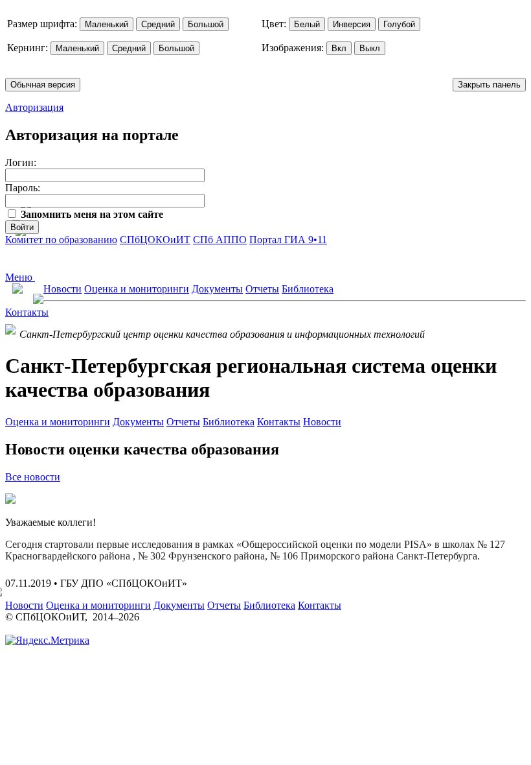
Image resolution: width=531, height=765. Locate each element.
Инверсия (351, 24)
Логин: (20, 162)
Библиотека (307, 288)
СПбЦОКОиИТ (155, 239)
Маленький (106, 24)
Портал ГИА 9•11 (288, 239)
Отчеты (262, 288)
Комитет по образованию (61, 239)
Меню (20, 277)
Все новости (32, 476)
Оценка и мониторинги (136, 288)
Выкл (369, 48)
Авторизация (34, 107)
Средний (158, 24)
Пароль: (22, 187)
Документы (217, 288)
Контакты (27, 312)
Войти (22, 227)
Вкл (339, 48)
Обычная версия (42, 84)
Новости (62, 288)
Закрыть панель (489, 84)
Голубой (399, 24)
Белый (307, 24)
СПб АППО (220, 239)
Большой (205, 24)
